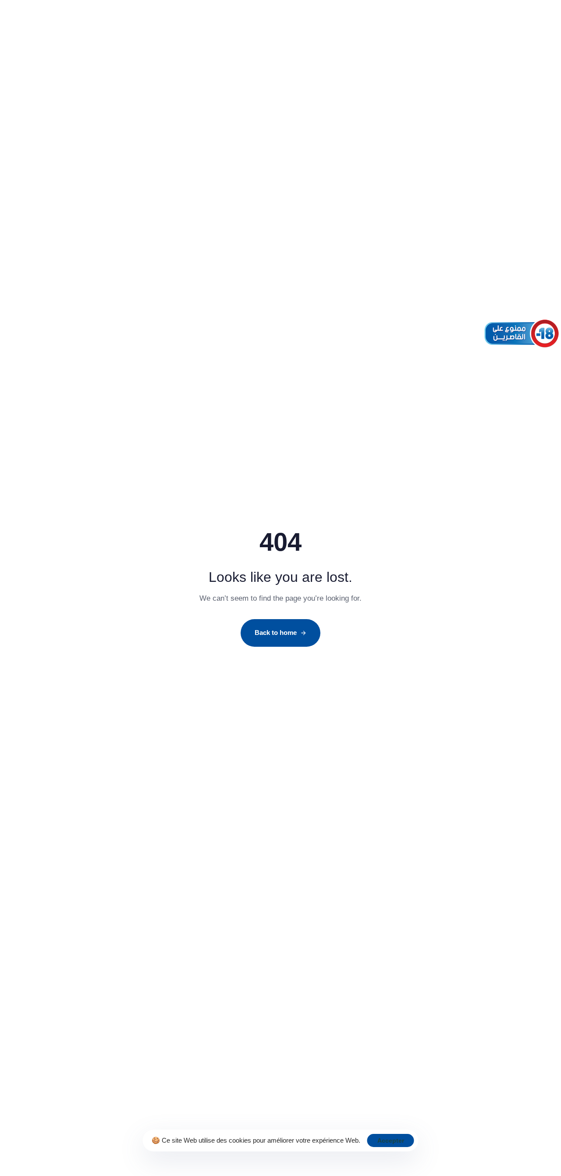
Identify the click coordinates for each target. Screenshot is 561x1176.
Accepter (390, 1140)
